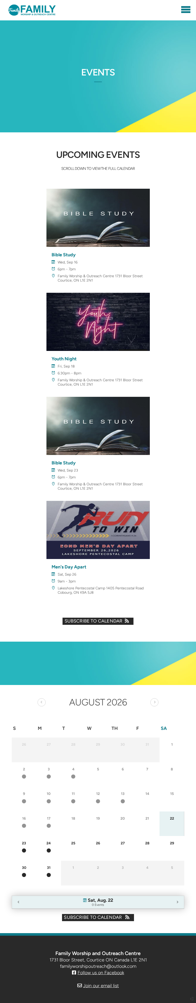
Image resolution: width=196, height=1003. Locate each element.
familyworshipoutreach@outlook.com (98, 966)
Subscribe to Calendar (93, 621)
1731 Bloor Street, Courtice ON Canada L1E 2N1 (98, 960)
